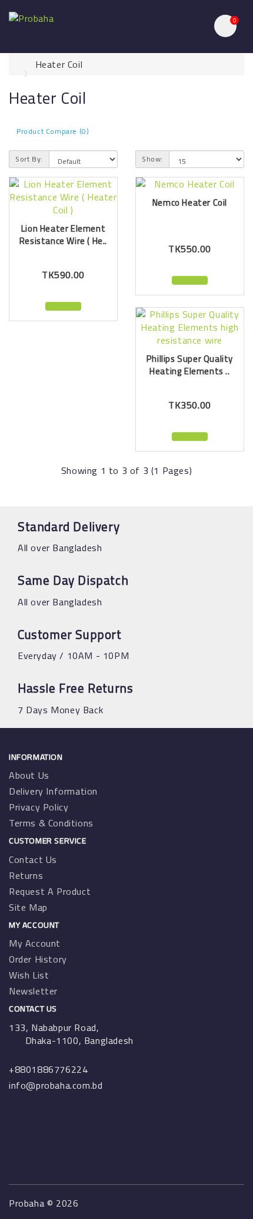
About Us (29, 775)
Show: (152, 159)
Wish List (29, 975)
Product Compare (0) (52, 131)
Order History (38, 959)
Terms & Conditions (51, 823)
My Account (35, 943)
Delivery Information (53, 791)
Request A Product (50, 891)
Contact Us (33, 859)
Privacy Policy (38, 807)
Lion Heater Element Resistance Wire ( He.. (63, 234)
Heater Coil (59, 64)
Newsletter (33, 991)
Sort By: (29, 159)
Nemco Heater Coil (189, 202)
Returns (26, 875)
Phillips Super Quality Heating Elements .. (190, 365)
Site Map (28, 907)
